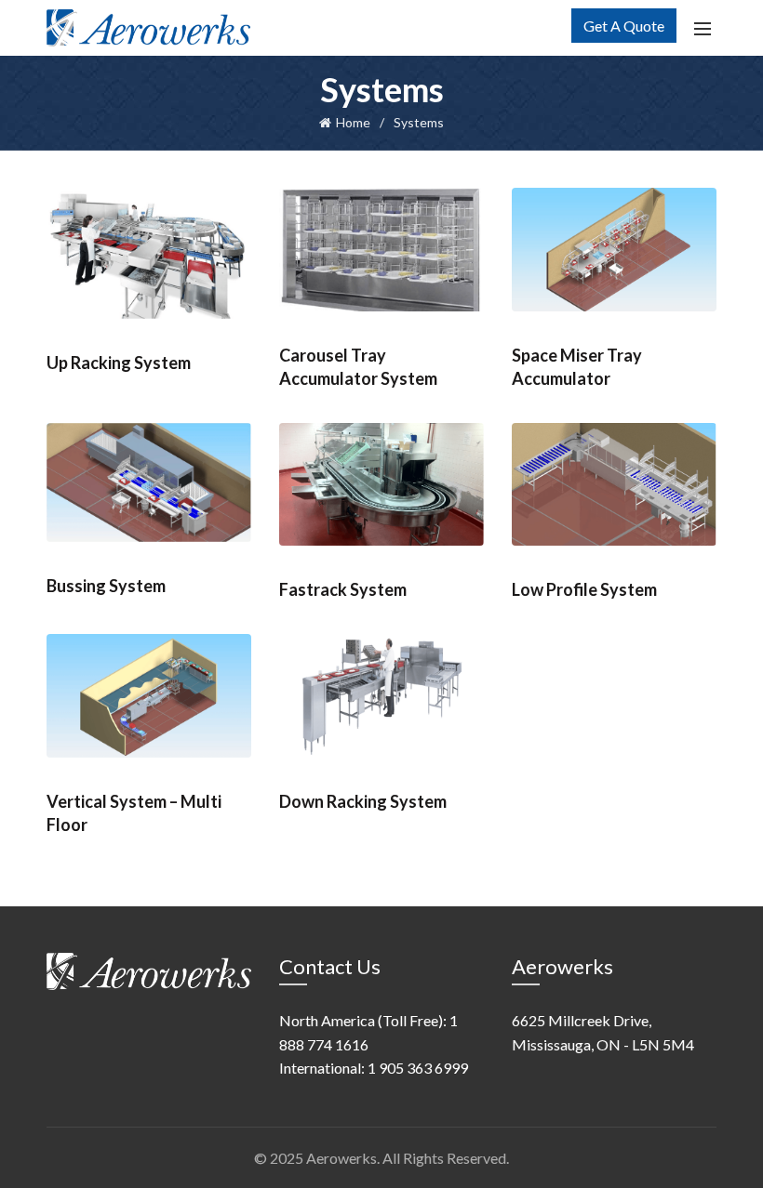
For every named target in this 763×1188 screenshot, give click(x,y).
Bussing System (106, 585)
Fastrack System (343, 589)
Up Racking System (119, 362)
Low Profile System (584, 589)
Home (353, 122)
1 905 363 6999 (418, 1067)
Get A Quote (623, 25)
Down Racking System (363, 801)
